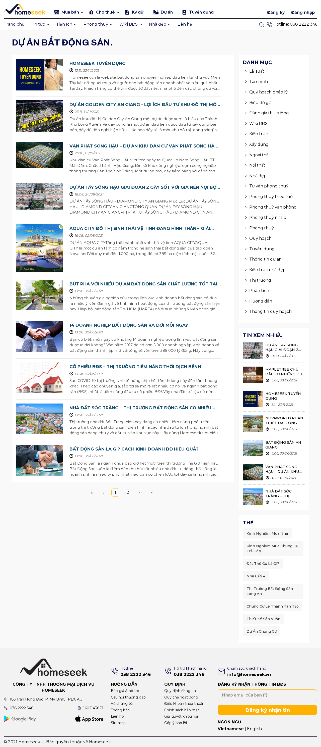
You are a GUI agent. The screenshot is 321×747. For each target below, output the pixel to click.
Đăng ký (276, 12)
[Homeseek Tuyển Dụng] (39, 74)
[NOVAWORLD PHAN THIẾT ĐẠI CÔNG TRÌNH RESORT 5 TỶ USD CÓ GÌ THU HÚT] (253, 424)
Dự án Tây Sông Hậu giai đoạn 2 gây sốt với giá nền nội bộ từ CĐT (142, 187)
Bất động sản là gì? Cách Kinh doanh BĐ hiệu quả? (134, 449)
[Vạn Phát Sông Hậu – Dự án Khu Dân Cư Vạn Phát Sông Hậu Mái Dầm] (39, 155)
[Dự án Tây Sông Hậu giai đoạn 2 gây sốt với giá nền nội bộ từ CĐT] (39, 196)
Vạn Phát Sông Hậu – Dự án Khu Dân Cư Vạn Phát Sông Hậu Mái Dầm (143, 146)
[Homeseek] (25, 8)
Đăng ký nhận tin (267, 710)
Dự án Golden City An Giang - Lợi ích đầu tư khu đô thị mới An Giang (143, 105)
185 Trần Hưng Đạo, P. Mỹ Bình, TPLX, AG (46, 699)
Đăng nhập (303, 12)
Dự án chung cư (262, 631)
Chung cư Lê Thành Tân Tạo (273, 606)
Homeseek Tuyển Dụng (97, 63)
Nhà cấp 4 (256, 576)
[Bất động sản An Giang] (253, 449)
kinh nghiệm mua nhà (267, 533)
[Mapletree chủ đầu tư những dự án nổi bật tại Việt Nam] (253, 375)
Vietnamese (231, 728)
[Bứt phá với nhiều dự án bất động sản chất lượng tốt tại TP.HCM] (39, 295)
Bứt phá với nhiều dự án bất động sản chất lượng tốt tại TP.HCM (143, 284)
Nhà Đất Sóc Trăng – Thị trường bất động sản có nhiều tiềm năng (140, 408)
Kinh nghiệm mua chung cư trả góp (272, 548)
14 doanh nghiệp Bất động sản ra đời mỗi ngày (128, 325)
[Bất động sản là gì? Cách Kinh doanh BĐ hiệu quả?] (39, 460)
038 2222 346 (303, 24)
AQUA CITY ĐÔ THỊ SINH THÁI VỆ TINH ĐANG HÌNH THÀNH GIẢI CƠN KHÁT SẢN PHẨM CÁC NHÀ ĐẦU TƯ (139, 229)
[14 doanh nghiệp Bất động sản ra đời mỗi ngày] (39, 336)
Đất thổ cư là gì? (263, 563)
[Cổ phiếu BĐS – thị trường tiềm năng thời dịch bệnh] (39, 377)
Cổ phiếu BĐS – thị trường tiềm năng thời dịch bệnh (135, 366)
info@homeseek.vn (249, 674)
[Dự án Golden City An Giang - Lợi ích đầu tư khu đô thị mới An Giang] (39, 116)
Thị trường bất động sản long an (270, 591)
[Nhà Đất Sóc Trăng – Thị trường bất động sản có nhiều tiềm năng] (39, 419)
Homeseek (100, 741)
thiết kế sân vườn (263, 619)
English (254, 728)
